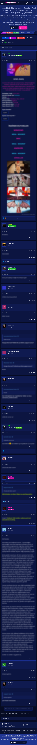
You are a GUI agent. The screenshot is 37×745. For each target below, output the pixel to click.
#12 (34, 464)
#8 (34, 358)
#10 (34, 413)
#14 (34, 514)
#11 (34, 433)
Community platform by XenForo (14, 730)
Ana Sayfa (12, 726)
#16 (34, 670)
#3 (34, 250)
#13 (34, 483)
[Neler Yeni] (35, 3)
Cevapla (32, 238)
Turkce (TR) (6, 723)
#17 (34, 690)
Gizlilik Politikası (29, 725)
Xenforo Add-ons (17, 732)
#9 (34, 385)
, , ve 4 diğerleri (17, 218)
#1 (34, 60)
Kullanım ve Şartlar (17, 725)
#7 (34, 332)
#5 (34, 293)
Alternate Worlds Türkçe (7, 32)
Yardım (5, 726)
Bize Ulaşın (6, 725)
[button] (2, 3)
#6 (34, 313)
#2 (34, 231)
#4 (34, 274)
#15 (34, 535)
